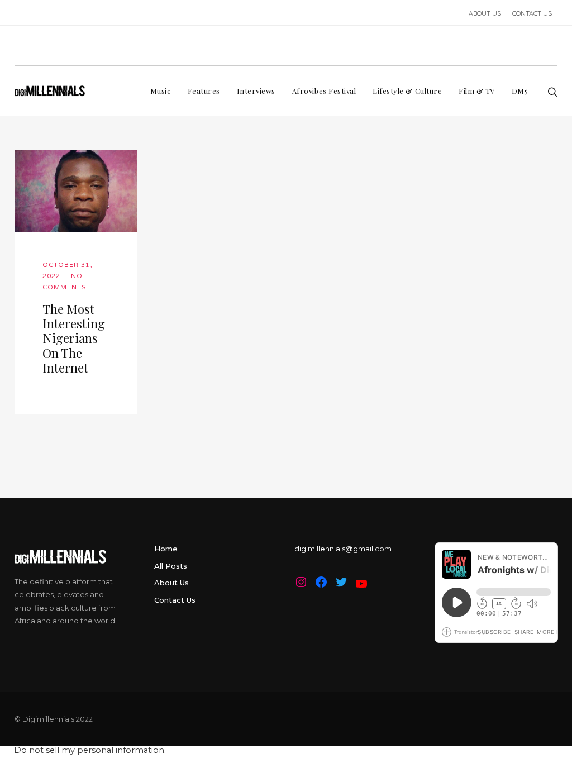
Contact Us (175, 599)
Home (166, 548)
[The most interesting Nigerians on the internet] (76, 191)
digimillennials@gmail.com (343, 548)
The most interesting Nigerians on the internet (73, 338)
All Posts (170, 565)
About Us (171, 582)
